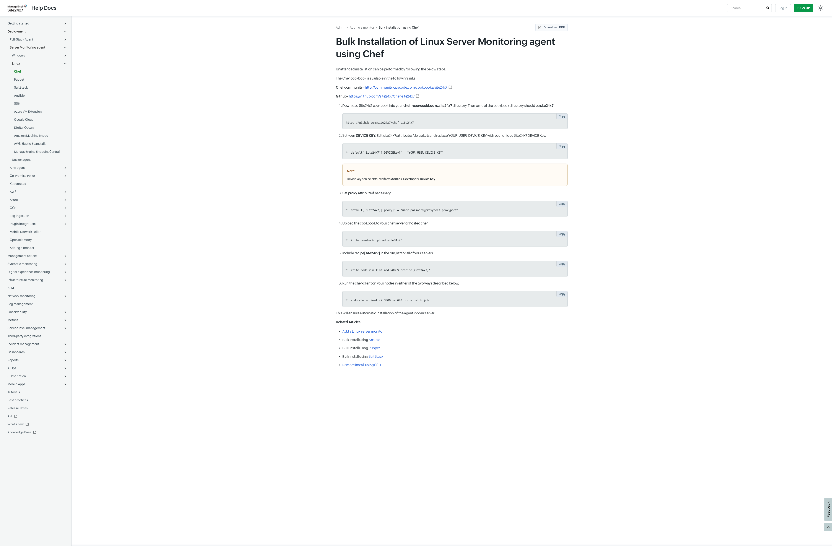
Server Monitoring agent (27, 47)
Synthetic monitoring (22, 264)
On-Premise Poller (22, 175)
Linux (16, 63)
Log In (783, 8)
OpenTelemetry (21, 240)
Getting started (18, 23)
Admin (340, 27)
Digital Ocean (24, 127)
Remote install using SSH (361, 365)
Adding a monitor (22, 248)
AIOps (12, 368)
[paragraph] (452, 87)
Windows (18, 55)
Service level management (26, 328)
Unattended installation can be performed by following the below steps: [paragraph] (391, 69)
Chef (17, 71)
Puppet (19, 79)
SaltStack (21, 87)
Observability (17, 312)
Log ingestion (19, 216)
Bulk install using (361, 340)
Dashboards (16, 352)
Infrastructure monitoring (25, 280)
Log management (20, 304)
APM (11, 288)
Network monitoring (22, 296)
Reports (13, 360)
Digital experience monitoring (29, 272)
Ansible (19, 95)
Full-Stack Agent (21, 39)
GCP (13, 208)
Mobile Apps (16, 384)
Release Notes (18, 408)
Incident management (23, 344)
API (10, 416)
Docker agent (21, 159)
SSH (17, 103)
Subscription (17, 376)
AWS (13, 191)
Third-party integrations (24, 336)
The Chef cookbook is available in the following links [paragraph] (375, 78)
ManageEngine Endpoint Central (37, 151)
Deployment (17, 31)
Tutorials (14, 392)
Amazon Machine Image (31, 135)
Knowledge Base (19, 432)
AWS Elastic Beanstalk (30, 143)
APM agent (17, 167)
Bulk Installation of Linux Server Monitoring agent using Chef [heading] (445, 47)
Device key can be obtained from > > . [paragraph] (392, 179)
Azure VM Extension (28, 111)
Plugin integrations (23, 224)
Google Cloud (24, 119)
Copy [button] (562, 116)
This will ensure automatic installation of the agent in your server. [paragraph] (385, 313)
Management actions (22, 256)
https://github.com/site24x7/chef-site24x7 (381, 96)
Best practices (18, 400)
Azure (14, 200)
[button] (768, 8)
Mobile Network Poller (25, 232)
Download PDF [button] (554, 27)
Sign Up (804, 8)
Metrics (13, 320)
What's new (16, 424)
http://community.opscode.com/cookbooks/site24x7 (406, 87)
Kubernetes (18, 183)
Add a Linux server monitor (363, 331)
